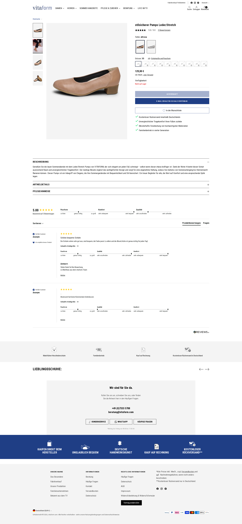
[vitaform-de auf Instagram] (195, 3)
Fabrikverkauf (56, 481)
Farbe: (141, 37)
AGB (123, 486)
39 (168, 64)
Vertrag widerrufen (131, 502)
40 (175, 64)
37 (153, 64)
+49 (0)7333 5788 (121, 408)
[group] (46, 210)
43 (197, 64)
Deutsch (204, 3)
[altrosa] (140, 46)
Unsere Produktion (58, 486)
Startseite (36, 19)
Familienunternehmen (59, 491)
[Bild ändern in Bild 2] (38, 46)
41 (182, 64)
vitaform (51, 515)
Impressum (125, 491)
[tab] (191, 223)
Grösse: (139, 58)
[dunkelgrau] (151, 46)
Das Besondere (56, 476)
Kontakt (89, 486)
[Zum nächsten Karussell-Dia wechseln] (207, 369)
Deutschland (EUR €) (43, 511)
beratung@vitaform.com (121, 412)
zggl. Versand (148, 75)
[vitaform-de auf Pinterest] (198, 3)
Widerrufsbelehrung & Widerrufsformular (138, 495)
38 (160, 64)
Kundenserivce (99, 422)
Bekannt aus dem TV (59, 495)
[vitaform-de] (42, 8)
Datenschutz (91, 495)
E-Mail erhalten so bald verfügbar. (172, 101)
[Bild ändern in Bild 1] (38, 30)
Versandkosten (92, 491)
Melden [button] (62, 275)
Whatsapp (123, 422)
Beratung (89, 476)
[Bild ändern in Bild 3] (38, 62)
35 (138, 64)
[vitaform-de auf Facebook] (191, 3)
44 (204, 64)
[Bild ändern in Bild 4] (38, 78)
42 (189, 64)
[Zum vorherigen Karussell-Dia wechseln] (201, 369)
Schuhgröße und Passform (161, 58)
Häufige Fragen (145, 422)
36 (146, 64)
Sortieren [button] (37, 223)
